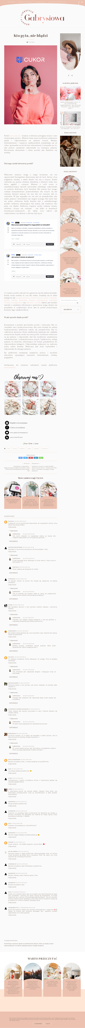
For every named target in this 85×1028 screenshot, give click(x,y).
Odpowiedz (12, 527)
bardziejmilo (12, 733)
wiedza (7, 302)
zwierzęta (23, 300)
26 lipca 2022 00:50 (28, 591)
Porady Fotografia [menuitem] (25, 2)
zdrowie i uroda (33, 302)
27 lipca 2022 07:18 (16, 823)
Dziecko (15, 448)
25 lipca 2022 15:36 (22, 733)
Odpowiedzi (14, 531)
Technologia (44, 448)
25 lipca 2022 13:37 (24, 683)
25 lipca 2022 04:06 (20, 521)
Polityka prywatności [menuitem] (37, 3)
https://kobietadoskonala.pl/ (35, 897)
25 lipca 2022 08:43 (20, 657)
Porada (29, 448)
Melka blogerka (13, 683)
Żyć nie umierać (13, 851)
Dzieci (8, 448)
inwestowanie (36, 298)
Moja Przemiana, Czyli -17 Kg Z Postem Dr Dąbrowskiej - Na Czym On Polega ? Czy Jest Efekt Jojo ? (70, 105)
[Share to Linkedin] (36, 458)
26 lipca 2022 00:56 (28, 721)
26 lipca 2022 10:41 (21, 801)
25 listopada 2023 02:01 (19, 892)
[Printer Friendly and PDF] (31, 444)
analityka (53, 300)
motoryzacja (42, 300)
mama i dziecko (50, 298)
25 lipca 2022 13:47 (34, 709)
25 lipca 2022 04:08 (28, 534)
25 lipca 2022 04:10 (21, 578)
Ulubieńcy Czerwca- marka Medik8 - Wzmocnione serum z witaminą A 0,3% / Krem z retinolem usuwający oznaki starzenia (44, 469)
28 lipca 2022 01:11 (23, 851)
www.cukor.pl (14, 136)
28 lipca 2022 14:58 (21, 873)
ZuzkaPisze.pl (12, 631)
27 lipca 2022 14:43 (19, 842)
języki (6, 300)
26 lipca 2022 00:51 (28, 617)
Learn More (38, 1023)
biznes (32, 300)
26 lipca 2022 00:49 (28, 558)
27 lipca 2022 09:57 (21, 832)
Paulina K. (11, 521)
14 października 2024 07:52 (27, 907)
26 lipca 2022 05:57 (17, 778)
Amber (10, 789)
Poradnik (36, 448)
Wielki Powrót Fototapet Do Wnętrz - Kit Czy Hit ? (70, 127)
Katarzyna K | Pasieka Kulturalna (18, 709)
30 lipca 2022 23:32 (21, 882)
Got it (48, 1023)
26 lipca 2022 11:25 (24, 567)
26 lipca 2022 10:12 (18, 789)
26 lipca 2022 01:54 (17, 769)
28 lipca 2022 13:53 (22, 864)
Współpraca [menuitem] (40, 2)
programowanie (23, 298)
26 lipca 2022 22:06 (21, 811)
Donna (10, 605)
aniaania (11, 842)
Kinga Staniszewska (14, 759)
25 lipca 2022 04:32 (18, 605)
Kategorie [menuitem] (11, 2)
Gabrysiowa (17, 534)
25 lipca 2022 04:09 (28, 547)
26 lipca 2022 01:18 (26, 759)
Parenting (22, 448)
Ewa (9, 823)
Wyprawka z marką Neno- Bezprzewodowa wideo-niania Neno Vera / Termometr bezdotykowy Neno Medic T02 (17, 469)
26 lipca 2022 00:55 (28, 643)
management (16, 302)
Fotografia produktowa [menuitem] (57, 2)
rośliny (14, 300)
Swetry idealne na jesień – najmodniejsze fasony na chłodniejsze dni (70, 160)
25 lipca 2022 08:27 (22, 631)
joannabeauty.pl (13, 907)
